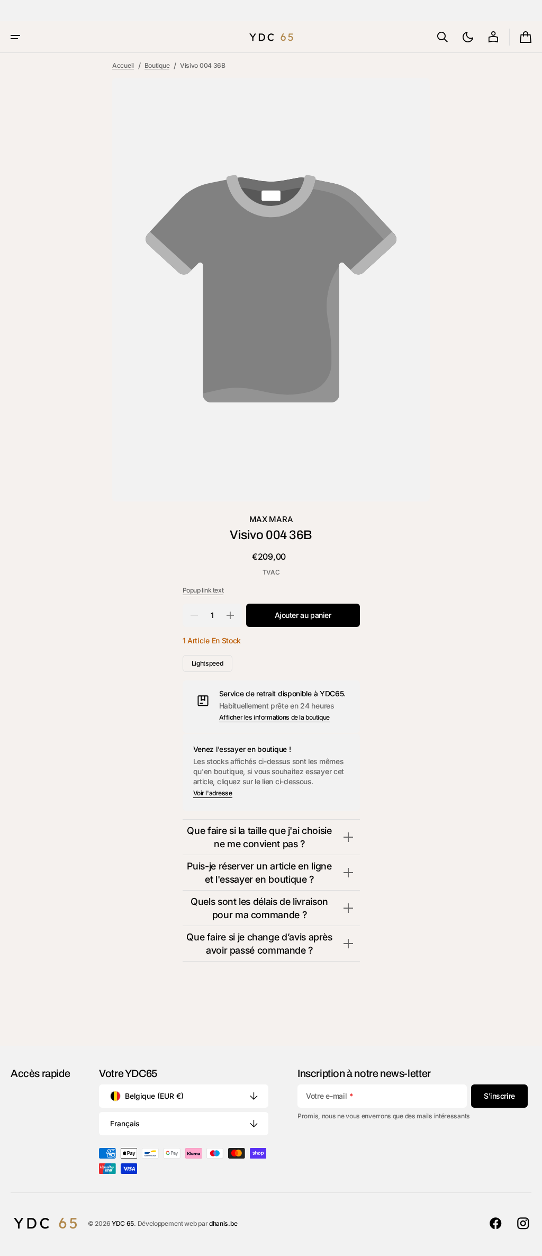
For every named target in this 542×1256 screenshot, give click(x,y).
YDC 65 (123, 1223)
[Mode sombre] (468, 37)
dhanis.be (223, 1223)
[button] (15, 37)
